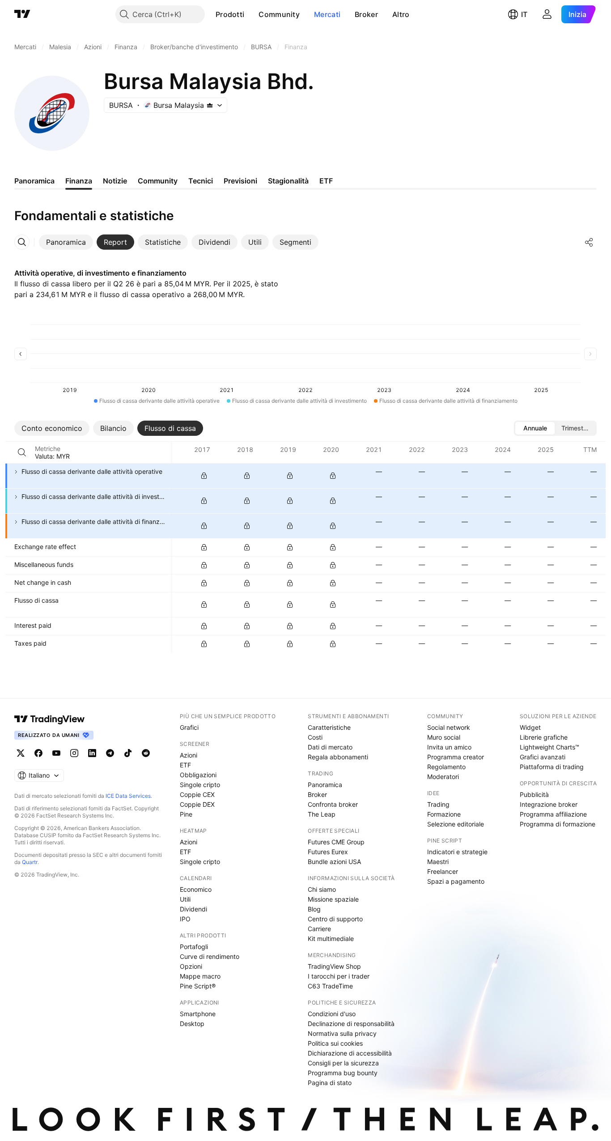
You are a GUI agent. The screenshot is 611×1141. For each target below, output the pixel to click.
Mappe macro (200, 976)
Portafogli (194, 946)
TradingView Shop (334, 966)
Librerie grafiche (544, 737)
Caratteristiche (329, 727)
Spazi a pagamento (455, 881)
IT (524, 14)
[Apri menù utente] (547, 14)
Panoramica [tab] (34, 180)
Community (279, 14)
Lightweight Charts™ (549, 747)
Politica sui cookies (335, 1043)
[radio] (535, 428)
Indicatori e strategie (457, 852)
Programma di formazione (557, 824)
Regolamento (446, 767)
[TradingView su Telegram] (110, 753)
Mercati (327, 14)
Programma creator (455, 757)
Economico (196, 889)
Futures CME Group (336, 842)
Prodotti (230, 14)
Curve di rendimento (209, 956)
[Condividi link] (589, 242)
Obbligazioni (198, 775)
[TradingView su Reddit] (146, 753)
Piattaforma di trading (552, 767)
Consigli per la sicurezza (343, 1063)
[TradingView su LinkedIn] (92, 753)
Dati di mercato (330, 747)
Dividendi (193, 909)
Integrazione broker (548, 804)
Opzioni (191, 966)
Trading (438, 804)
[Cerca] (22, 452)
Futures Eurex (328, 852)
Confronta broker (333, 804)
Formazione (444, 814)
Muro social (443, 737)
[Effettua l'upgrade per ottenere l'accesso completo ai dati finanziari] (204, 475)
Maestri (438, 861)
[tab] (66, 242)
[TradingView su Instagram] (74, 753)
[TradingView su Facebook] (38, 753)
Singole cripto (200, 784)
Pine (186, 814)
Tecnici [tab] (200, 180)
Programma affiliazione (553, 814)
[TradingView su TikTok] (128, 753)
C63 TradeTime (330, 986)
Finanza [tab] (78, 180)
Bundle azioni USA (334, 861)
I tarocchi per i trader (338, 976)
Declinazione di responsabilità (351, 1023)
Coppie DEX (197, 804)
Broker (366, 14)
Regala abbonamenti (338, 757)
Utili (185, 899)
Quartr (30, 862)
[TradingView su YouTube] (56, 753)
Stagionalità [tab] (288, 180)
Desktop (192, 1023)
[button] (251, 14)
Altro (401, 14)
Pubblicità (534, 794)
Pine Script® (198, 986)
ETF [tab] (326, 180)
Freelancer (442, 871)
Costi (315, 737)
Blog (314, 909)
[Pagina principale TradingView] (22, 14)
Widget (530, 727)
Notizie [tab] (115, 180)
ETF (185, 765)
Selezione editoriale (455, 824)
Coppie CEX (197, 794)
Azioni (188, 755)
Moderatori (443, 776)
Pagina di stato (330, 1082)
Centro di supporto (335, 919)
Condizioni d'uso (332, 1014)
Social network (448, 727)
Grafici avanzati (542, 757)
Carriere (319, 928)
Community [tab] (158, 180)
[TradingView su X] (20, 753)
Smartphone (198, 1014)
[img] (210, 105)
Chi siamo (322, 889)
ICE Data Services (128, 795)
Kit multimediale (331, 938)
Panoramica (325, 784)
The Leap (321, 814)
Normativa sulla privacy (342, 1033)
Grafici (189, 727)
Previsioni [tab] (240, 180)
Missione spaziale (333, 899)
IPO (185, 919)
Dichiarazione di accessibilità (350, 1053)
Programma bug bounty (343, 1073)
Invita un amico (449, 747)
